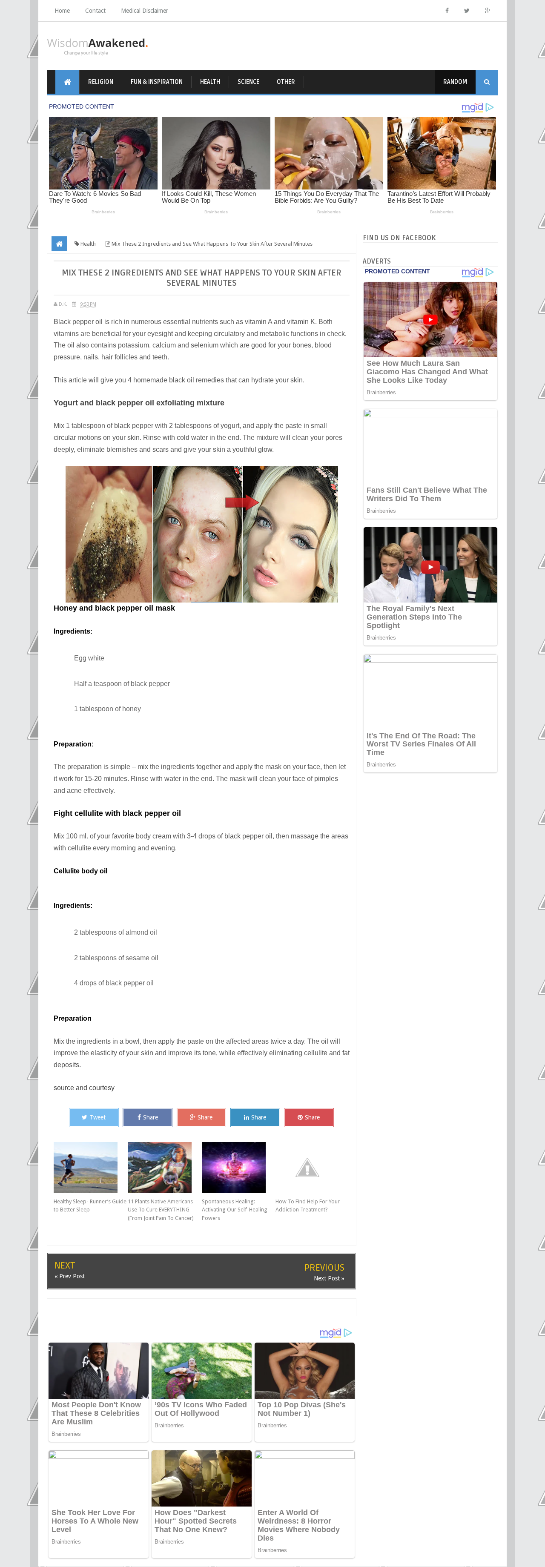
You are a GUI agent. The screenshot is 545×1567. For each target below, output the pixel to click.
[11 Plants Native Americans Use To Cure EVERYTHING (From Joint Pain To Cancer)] (165, 1167)
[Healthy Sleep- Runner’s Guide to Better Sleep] (91, 1167)
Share (150, 1117)
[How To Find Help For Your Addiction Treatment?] (312, 1167)
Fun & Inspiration (157, 82)
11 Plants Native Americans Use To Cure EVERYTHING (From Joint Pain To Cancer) (161, 1209)
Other (286, 82)
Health (210, 82)
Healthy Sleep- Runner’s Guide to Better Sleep (90, 1205)
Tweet (97, 1117)
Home (62, 10)
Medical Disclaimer (144, 10)
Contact (95, 10)
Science (248, 82)
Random (455, 82)
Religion (100, 82)
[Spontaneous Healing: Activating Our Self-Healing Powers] (239, 1167)
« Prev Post (69, 1276)
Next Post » (329, 1278)
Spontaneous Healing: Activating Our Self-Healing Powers (234, 1209)
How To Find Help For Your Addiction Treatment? (307, 1205)
